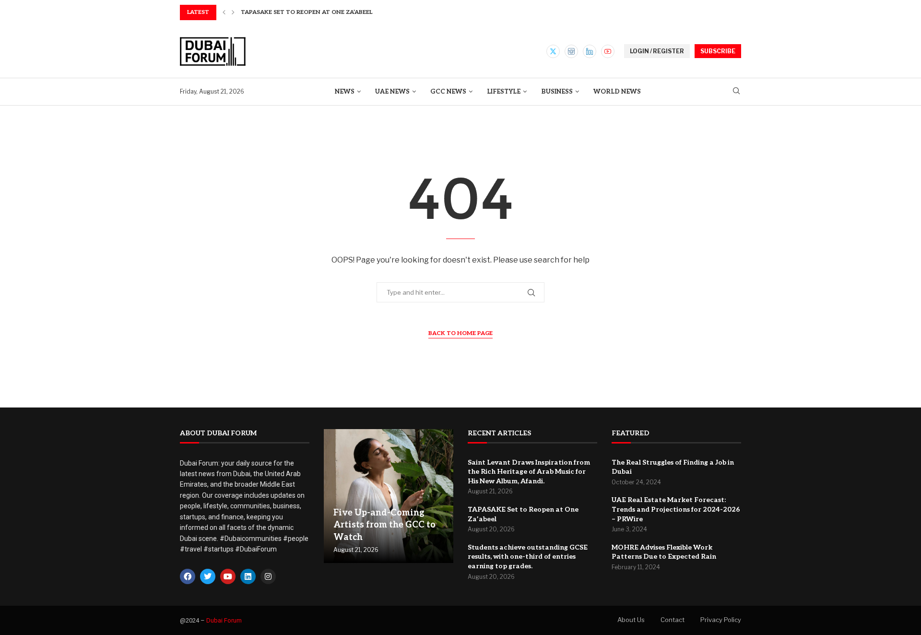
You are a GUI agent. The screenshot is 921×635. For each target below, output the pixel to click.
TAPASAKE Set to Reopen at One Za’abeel (306, 12)
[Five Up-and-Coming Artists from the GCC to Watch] (388, 496)
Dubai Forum (224, 620)
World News (617, 92)
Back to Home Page (460, 333)
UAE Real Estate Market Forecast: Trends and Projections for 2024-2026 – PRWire (676, 509)
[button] (224, 12)
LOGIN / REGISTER (657, 51)
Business (557, 92)
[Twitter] (553, 51)
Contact (673, 619)
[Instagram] (571, 51)
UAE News (392, 92)
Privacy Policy (720, 619)
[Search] (736, 91)
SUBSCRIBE (717, 51)
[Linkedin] (589, 51)
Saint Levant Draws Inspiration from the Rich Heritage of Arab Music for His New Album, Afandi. (529, 471)
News (344, 92)
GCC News (448, 92)
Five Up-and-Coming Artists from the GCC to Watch (384, 525)
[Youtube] (607, 51)
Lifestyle (503, 92)
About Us (631, 619)
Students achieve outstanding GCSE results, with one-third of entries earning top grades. (528, 556)
